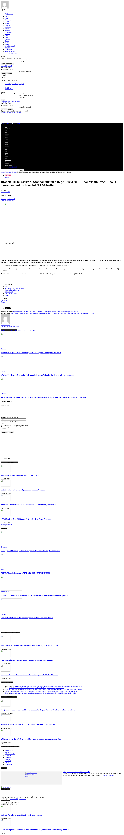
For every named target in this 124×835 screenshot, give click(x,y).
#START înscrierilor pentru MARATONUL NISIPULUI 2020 (25, 573)
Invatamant (8, 32)
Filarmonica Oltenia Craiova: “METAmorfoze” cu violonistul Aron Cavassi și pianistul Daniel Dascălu (50, 689)
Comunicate (8, 49)
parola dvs (22, 62)
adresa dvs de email (25, 71)
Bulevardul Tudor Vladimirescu (14, 288)
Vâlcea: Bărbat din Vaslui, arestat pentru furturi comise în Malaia (27, 618)
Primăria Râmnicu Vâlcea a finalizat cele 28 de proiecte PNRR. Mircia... (29, 675)
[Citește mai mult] (108, 775)
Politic (7, 16)
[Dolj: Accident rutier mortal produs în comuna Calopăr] (5, 486)
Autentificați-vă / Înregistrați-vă (14, 84)
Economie (8, 20)
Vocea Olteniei (5, 192)
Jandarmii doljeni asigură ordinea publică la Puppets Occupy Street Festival (31, 353)
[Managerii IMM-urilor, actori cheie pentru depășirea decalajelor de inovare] (11, 545)
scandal (7, 295)
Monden (7, 39)
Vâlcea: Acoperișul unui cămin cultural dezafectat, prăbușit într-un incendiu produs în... (36, 830)
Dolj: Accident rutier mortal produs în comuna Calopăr (23, 490)
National (7, 42)
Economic (4, 547)
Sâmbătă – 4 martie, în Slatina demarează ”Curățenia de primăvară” (28, 505)
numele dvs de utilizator (26, 60)
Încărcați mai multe (6, 524)
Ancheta (7, 30)
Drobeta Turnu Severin (12, 290)
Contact (7, 87)
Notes (6, 693)
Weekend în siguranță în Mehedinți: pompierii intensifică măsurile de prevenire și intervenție (37, 375)
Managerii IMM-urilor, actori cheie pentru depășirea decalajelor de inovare (30, 551)
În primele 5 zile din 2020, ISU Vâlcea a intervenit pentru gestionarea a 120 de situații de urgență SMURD (45, 311)
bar (6, 286)
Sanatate (7, 34)
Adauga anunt (13, 53)
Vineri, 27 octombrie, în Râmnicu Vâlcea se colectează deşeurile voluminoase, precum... (35, 595)
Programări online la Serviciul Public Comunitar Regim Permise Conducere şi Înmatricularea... (39, 710)
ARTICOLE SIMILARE (9, 330)
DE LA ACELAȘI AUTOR (26, 330)
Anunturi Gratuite (10, 51)
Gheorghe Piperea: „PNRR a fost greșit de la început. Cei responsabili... (29, 660)
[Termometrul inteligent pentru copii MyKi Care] (5, 471)
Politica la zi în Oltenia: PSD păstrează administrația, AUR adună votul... (30, 646)
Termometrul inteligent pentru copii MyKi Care (19, 475)
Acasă (3, 172)
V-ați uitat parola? (6, 66)
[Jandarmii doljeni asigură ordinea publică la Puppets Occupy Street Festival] (11, 347)
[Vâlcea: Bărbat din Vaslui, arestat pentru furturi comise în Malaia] (11, 612)
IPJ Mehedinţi (9, 292)
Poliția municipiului (11, 293)
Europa (7, 44)
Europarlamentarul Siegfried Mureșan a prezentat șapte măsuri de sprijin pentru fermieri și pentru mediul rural (44, 691)
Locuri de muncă (10, 46)
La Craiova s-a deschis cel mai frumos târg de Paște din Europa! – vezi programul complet (36, 688)
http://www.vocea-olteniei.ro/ (10, 326)
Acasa (6, 13)
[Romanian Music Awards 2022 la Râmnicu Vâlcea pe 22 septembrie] (5, 720)
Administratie (9, 15)
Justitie (7, 23)
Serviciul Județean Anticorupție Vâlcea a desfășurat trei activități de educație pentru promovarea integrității (43, 397)
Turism (7, 37)
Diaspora (7, 48)
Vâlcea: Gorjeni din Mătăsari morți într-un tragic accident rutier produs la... (31, 739)
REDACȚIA (9, 89)
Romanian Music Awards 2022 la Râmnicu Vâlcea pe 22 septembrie (28, 724)
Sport (6, 35)
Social (6, 18)
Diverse (7, 41)
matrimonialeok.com (11, 689)
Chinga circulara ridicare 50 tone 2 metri (76, 772)
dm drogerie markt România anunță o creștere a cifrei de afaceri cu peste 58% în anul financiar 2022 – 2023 (43, 693)
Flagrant (7, 25)
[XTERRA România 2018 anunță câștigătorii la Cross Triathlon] (5, 515)
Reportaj (7, 28)
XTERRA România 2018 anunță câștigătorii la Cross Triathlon (26, 519)
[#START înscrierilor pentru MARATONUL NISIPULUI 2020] (11, 567)
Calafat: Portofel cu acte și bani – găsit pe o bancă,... (21, 815)
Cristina (7, 691)
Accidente (8, 27)
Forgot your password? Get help (11, 102)
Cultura (7, 21)
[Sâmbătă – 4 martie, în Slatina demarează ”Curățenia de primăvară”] (5, 501)
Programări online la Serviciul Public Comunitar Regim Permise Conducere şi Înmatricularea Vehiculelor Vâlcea (48, 686)
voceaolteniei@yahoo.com (18, 799)
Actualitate (8, 172)
